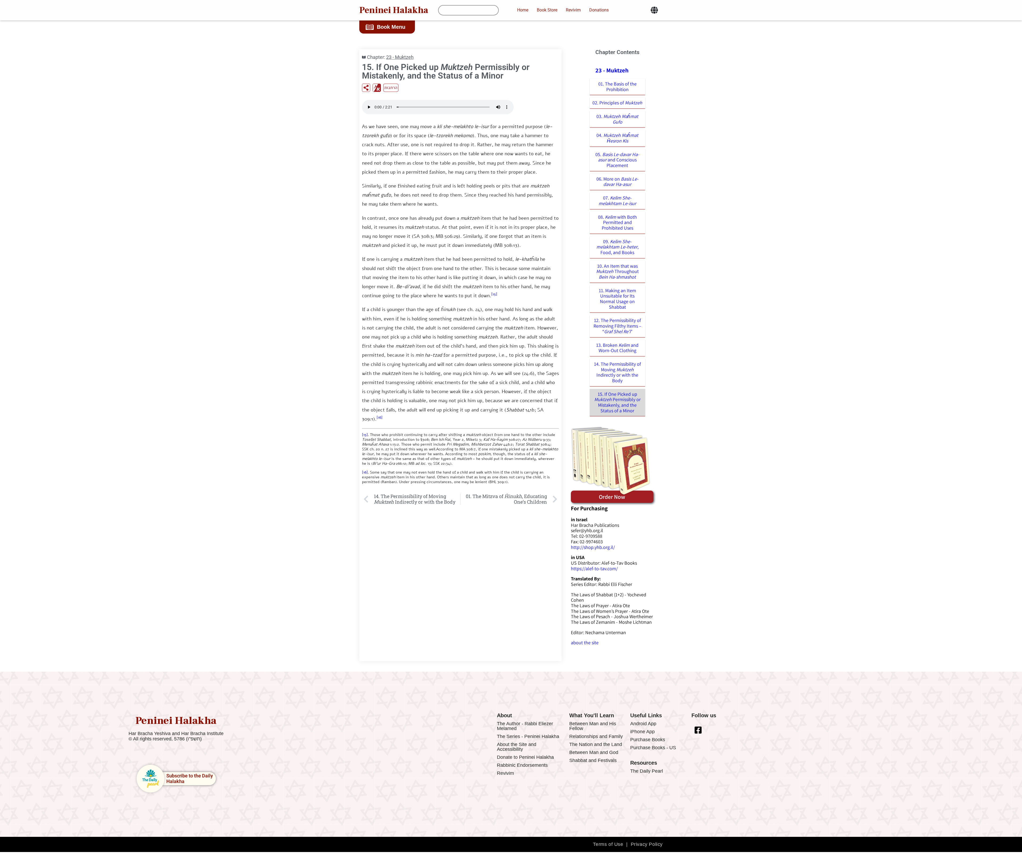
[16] (379, 417)
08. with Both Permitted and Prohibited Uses (617, 222)
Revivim (505, 773)
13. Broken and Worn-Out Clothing (617, 348)
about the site (585, 642)
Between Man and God (593, 752)
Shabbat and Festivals (593, 760)
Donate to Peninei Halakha (525, 757)
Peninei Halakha (393, 10)
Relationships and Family (596, 736)
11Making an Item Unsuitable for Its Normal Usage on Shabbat (617, 298)
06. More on (617, 182)
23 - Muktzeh (400, 57)
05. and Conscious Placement (617, 159)
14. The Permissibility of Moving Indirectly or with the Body (617, 372)
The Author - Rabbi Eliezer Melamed (525, 726)
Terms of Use (608, 844)
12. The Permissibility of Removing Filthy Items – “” (617, 325)
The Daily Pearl (646, 771)
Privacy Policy (647, 844)
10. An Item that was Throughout (617, 271)
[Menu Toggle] (654, 10)
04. (617, 138)
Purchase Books (647, 739)
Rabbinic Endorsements (522, 765)
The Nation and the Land (595, 744)
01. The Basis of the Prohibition (617, 86)
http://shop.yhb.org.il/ (593, 547)
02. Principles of (617, 103)
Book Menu (391, 27)
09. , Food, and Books (617, 246)
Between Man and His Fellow (592, 726)
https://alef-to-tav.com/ (594, 568)
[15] (494, 294)
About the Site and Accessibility (516, 747)
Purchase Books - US (653, 747)
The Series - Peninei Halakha (528, 736)
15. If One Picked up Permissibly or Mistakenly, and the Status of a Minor (617, 402)
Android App (643, 723)
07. (617, 200)
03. (617, 119)
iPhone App (642, 731)
